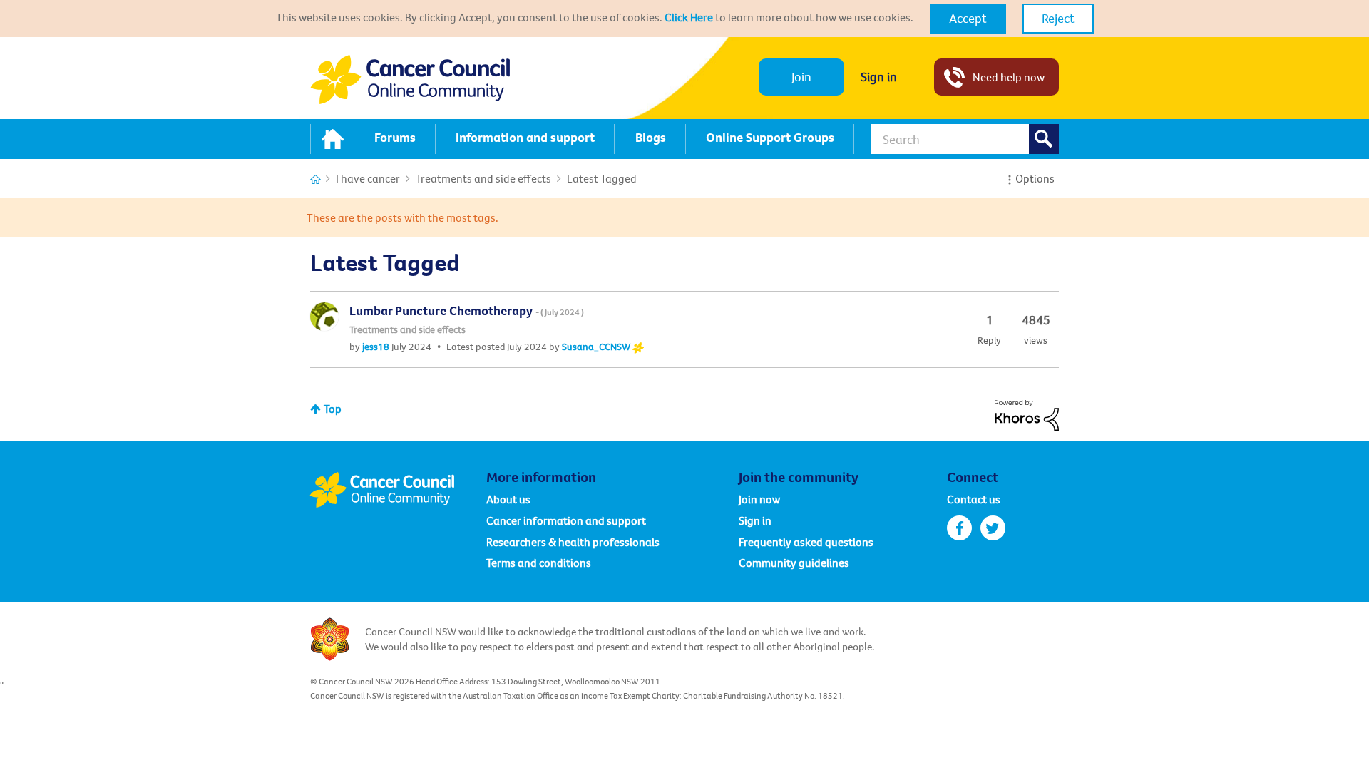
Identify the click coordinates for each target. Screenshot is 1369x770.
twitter (992, 527)
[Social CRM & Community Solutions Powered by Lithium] (1027, 413)
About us (508, 499)
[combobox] (965, 139)
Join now (759, 499)
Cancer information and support (566, 520)
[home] (332, 139)
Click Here (689, 17)
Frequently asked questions (806, 542)
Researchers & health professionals (573, 542)
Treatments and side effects (483, 178)
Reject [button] (1058, 18)
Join (801, 76)
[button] (968, 19)
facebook (959, 527)
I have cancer (368, 178)
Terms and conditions (538, 562)
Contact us (973, 499)
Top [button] (333, 408)
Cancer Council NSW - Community (410, 79)
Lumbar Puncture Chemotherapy (466, 310)
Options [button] (1035, 178)
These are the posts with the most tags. (402, 217)
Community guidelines (794, 562)
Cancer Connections (315, 179)
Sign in (879, 76)
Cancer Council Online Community (397, 490)
